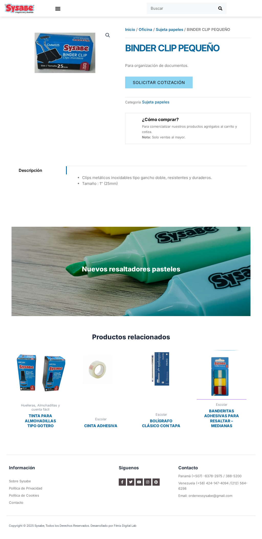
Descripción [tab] (30, 170)
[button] (57, 8)
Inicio (130, 29)
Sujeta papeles (169, 29)
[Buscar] (220, 8)
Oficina (145, 29)
